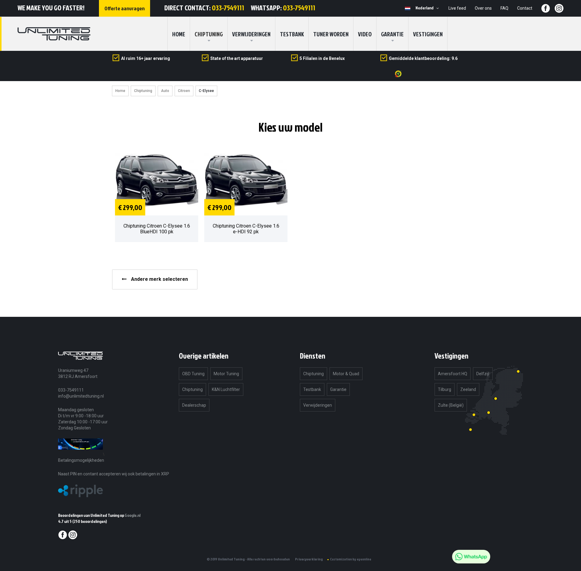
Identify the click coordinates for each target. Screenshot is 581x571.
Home (120, 91)
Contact (524, 8)
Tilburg (444, 389)
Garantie (392, 34)
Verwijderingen (251, 34)
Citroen (184, 91)
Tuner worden (331, 34)
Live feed (457, 8)
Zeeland (468, 389)
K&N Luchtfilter (226, 389)
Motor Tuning (226, 373)
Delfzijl (482, 373)
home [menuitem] (178, 34)
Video (365, 34)
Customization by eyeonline (350, 559)
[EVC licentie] (80, 454)
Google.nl (132, 515)
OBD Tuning (193, 373)
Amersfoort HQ (452, 373)
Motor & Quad (346, 373)
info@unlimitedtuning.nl (81, 396)
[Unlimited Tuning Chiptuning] (54, 34)
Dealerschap (194, 405)
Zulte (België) (451, 405)
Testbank (292, 34)
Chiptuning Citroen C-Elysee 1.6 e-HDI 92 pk (246, 229)
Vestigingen (428, 34)
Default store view (407, 8)
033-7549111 (228, 7)
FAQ (504, 8)
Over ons (483, 8)
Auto (165, 91)
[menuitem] (208, 34)
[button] (428, 8)
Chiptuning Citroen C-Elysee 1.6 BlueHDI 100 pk (156, 229)
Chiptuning (143, 91)
